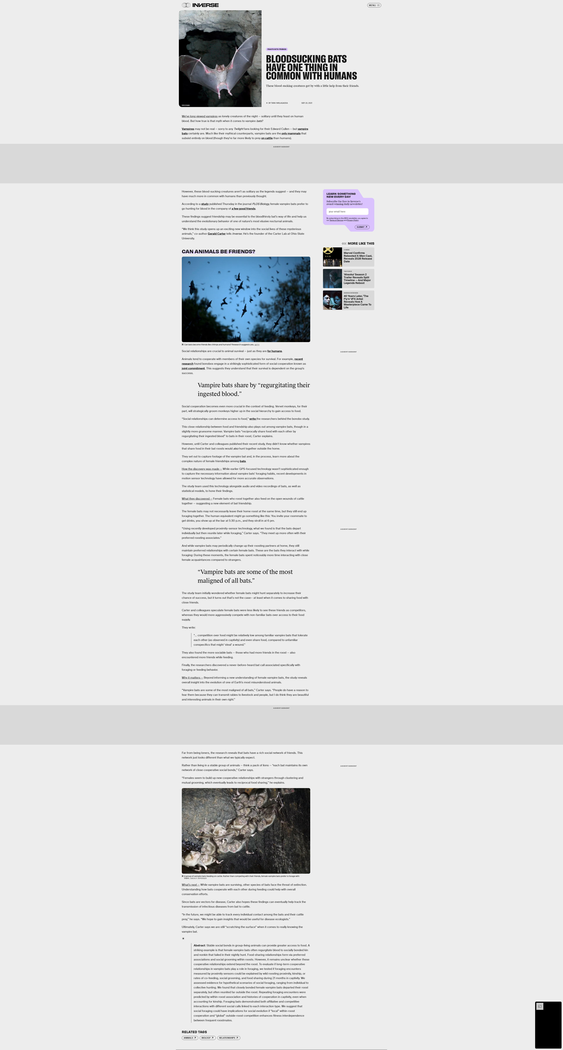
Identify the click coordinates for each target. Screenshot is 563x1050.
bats (243, 461)
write (252, 419)
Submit (360, 227)
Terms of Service (336, 220)
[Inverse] (205, 5)
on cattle (267, 138)
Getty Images (186, 105)
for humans (274, 351)
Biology (206, 1038)
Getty (257, 345)
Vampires (188, 129)
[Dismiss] (558, 1004)
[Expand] (538, 1004)
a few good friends (243, 208)
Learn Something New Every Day (341, 195)
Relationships (227, 1038)
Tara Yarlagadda (279, 103)
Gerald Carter (217, 234)
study (205, 204)
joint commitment (193, 368)
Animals (188, 1038)
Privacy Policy (353, 220)
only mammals (291, 133)
